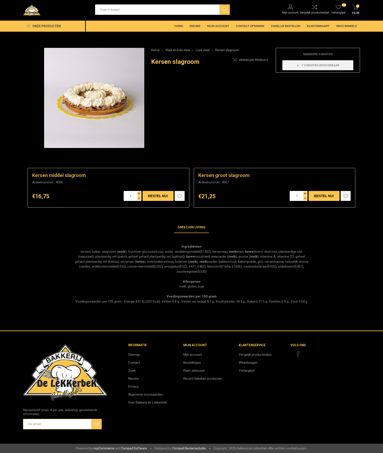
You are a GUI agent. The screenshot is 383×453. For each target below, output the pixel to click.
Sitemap (134, 355)
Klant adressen (194, 371)
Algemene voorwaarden (145, 395)
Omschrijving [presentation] (192, 227)
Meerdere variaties (318, 54)
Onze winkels (346, 26)
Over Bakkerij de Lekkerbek (147, 402)
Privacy (133, 387)
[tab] (191, 227)
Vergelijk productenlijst (314, 12)
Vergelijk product (253, 60)
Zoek (132, 371)
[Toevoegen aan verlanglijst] (180, 196)
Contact (134, 363)
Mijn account (290, 12)
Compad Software (134, 448)
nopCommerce (103, 448)
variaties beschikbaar (320, 65)
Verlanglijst (247, 371)
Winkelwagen (248, 363)
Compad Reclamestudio (189, 448)
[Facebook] (298, 353)
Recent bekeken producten (202, 379)
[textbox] (157, 9)
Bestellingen (192, 363)
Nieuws (133, 379)
